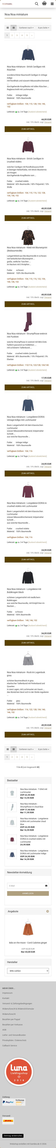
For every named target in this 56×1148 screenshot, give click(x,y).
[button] (8, 28)
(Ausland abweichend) (37, 112)
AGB (4, 1030)
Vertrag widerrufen (13, 1136)
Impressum (7, 993)
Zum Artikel (28, 129)
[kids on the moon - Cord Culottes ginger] (28, 927)
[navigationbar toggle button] (52, 4)
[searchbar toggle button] (36, 4)
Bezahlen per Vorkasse (12, 1024)
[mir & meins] (6, 4)
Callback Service (9, 1045)
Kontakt (5, 998)
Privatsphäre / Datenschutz (14, 1040)
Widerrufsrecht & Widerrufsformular (18, 1009)
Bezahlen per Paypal (11, 1019)
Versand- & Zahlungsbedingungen (17, 1003)
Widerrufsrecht (9, 1014)
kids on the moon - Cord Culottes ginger (28, 942)
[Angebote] (47, 911)
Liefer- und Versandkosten (14, 1035)
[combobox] (26, 28)
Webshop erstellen (18, 1144)
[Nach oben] (47, 1143)
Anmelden (28, 893)
